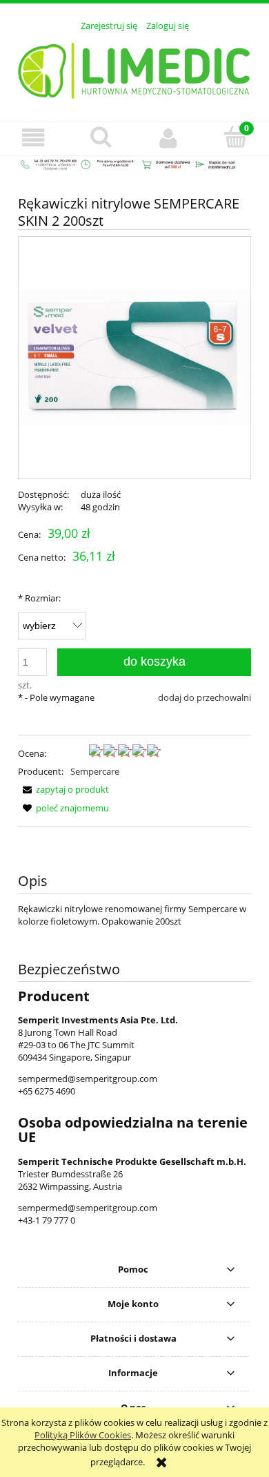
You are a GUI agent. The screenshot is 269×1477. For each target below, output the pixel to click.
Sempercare (94, 771)
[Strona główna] (135, 68)
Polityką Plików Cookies (82, 1435)
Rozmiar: (39, 598)
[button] (34, 138)
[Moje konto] (168, 138)
